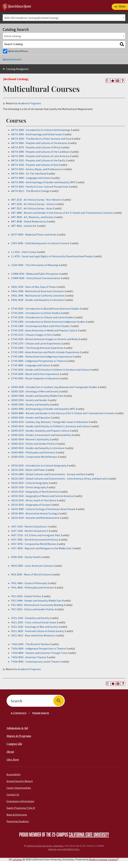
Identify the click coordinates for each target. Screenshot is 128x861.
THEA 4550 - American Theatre (28, 657)
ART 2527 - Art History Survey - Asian (31, 208)
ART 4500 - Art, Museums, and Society (32, 217)
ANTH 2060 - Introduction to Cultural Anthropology (40, 130)
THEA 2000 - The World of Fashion (30, 644)
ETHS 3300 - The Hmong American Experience (37, 347)
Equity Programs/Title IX (20, 808)
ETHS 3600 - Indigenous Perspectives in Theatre (38, 361)
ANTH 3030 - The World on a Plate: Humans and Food (41, 138)
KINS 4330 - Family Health (26, 557)
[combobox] (64, 17)
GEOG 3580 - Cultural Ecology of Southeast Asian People (43, 509)
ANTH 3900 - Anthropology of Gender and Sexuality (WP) (43, 182)
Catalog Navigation (17, 69)
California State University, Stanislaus (45, 845)
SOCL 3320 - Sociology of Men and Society (34, 626)
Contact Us (12, 794)
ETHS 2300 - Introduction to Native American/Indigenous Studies (48, 321)
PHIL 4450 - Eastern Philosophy (29, 583)
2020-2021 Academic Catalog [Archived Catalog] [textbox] (31, 17)
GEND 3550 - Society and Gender (29, 400)
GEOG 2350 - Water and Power (28, 469)
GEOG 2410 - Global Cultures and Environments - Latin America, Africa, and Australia (59, 478)
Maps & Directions (16, 814)
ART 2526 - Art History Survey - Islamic (33, 204)
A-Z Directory (18, 713)
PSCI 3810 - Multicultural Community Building (37, 605)
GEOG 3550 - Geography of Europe (30, 504)
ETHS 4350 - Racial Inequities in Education (35, 378)
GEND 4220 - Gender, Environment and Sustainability (41, 435)
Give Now (12, 759)
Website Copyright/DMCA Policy (64, 849)
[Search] (121, 44)
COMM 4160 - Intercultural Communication (35, 278)
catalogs (17, 859)
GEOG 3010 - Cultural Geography (29, 483)
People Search (40, 713)
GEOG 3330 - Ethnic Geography (28, 487)
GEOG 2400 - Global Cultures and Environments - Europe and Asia (48, 474)
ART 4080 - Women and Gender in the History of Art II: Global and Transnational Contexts (62, 212)
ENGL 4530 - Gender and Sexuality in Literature (37, 300)
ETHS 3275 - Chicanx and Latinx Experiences (36, 343)
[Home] (17, 6)
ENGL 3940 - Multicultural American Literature (37, 291)
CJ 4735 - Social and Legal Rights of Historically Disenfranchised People (52, 256)
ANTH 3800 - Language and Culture (31, 178)
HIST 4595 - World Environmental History (34, 539)
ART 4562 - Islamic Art (23, 225)
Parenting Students (17, 821)
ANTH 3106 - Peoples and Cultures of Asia (34, 164)
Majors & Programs (18, 736)
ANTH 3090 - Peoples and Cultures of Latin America (40, 156)
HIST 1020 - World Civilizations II (29, 530)
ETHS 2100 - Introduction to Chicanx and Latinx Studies (42, 317)
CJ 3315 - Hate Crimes (23, 252)
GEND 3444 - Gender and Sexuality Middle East (37, 395)
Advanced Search (12, 59)
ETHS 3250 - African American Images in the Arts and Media (44, 339)
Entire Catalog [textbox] (12, 36)
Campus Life (14, 744)
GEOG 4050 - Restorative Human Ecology (34, 513)
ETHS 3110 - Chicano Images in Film (31, 334)
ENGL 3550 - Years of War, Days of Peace (33, 286)
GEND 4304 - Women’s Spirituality (30, 439)
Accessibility (13, 774)
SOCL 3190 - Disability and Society (30, 618)
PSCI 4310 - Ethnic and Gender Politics (32, 609)
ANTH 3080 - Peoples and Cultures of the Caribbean (40, 151)
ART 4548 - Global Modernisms (28, 221)
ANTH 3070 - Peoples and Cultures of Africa (35, 147)
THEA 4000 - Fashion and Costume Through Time (39, 653)
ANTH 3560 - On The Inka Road (28, 173)
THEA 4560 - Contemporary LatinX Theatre (35, 661)
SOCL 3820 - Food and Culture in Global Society (37, 631)
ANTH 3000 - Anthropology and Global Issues (36, 134)
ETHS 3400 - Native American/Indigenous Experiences (41, 356)
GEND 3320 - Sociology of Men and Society (35, 391)
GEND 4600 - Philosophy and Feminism (33, 452)
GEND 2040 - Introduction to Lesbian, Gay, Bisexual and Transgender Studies (54, 387)
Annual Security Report (19, 781)
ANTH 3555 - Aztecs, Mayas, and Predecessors (37, 169)
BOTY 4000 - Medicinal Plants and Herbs (33, 234)
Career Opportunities (18, 787)
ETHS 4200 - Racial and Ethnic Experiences (35, 374)
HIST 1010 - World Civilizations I (29, 526)
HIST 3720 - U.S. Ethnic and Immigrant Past (35, 535)
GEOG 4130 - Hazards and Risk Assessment (35, 517)
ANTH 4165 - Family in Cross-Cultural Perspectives (39, 186)
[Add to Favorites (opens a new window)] (112, 80)
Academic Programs (29, 103)
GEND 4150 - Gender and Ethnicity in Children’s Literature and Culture (50, 426)
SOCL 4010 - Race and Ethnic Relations (33, 635)
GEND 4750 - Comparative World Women (34, 456)
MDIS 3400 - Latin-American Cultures (32, 565)
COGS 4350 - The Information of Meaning (34, 265)
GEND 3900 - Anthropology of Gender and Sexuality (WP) (43, 408)
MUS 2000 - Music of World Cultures (31, 574)
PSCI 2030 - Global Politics (26, 596)
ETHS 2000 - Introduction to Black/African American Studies (45, 308)
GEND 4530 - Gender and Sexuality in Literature (37, 448)
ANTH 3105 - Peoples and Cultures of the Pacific (38, 160)
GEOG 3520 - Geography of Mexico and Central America (42, 496)
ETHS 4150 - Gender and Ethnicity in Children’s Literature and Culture (50, 369)
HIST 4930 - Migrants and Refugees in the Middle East (41, 548)
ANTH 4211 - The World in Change (30, 191)
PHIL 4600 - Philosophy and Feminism (32, 587)
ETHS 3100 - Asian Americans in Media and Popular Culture (44, 330)
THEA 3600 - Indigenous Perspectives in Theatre (38, 648)
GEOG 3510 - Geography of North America (34, 491)
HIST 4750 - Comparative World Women (33, 544)
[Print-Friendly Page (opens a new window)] (118, 80)
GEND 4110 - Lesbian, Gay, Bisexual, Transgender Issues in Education (49, 422)
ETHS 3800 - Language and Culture (30, 365)
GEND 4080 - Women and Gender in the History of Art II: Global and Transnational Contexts (62, 413)
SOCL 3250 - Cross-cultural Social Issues (33, 622)
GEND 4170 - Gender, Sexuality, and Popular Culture (40, 430)
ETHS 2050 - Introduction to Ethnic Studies (35, 313)
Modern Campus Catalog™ (104, 859)
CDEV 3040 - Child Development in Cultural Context (40, 243)
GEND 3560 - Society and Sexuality (30, 404)
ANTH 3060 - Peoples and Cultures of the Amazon (39, 143)
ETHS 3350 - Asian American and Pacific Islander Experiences (45, 352)
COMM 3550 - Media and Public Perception (35, 273)
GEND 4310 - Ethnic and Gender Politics (33, 443)
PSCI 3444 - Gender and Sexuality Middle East (36, 600)
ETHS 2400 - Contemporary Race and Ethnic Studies (40, 326)
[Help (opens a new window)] (122, 80)
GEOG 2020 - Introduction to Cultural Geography (38, 465)
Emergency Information (20, 801)
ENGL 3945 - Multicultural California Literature (37, 295)
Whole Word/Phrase (18, 51)
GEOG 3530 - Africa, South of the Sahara (33, 500)
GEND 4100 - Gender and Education (30, 417)
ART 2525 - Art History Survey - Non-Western (36, 199)
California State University (89, 834)
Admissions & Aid (17, 728)
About (10, 752)
